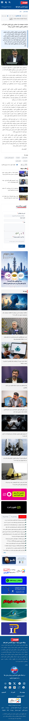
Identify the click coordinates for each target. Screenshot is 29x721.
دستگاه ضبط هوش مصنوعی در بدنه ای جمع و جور (15, 548)
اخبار (20, 11)
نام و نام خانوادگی (21, 213)
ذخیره (21, 246)
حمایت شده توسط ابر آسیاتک (14, 705)
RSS (8, 710)
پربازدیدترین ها (14, 516)
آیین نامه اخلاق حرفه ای (16, 708)
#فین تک (13, 692)
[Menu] (1, 2)
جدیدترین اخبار (22, 516)
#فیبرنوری (4, 692)
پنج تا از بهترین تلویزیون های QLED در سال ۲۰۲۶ (16, 541)
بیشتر (5, 552)
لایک (24, 165)
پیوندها (11, 710)
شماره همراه (22, 218)
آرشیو (3, 708)
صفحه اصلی (25, 11)
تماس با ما (25, 708)
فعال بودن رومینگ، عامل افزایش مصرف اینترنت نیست (15, 520)
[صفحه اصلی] (14, 3)
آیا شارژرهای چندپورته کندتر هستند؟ (18, 536)
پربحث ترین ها (5, 516)
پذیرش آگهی (24, 710)
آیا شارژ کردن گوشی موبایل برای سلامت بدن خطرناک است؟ (14, 550)
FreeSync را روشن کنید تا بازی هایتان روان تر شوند (15, 543)
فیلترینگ (17, 157)
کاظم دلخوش (24, 157)
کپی (11, 19)
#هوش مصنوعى (20, 696)
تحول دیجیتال (18, 710)
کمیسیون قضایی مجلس (9, 157)
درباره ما (7, 708)
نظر (24, 222)
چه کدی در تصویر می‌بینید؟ (18, 237)
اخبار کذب (25, 161)
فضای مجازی (18, 161)
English (4, 710)
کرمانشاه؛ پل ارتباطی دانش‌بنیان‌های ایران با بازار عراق (15, 527)
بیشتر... (26, 665)
